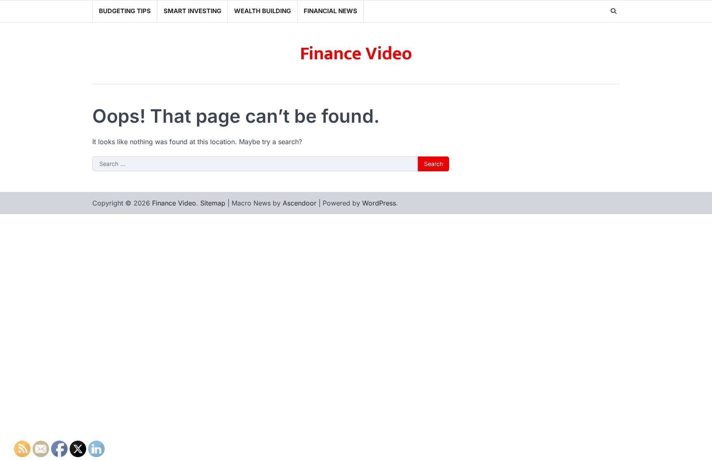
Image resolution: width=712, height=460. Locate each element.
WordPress (379, 203)
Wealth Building (262, 11)
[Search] (613, 11)
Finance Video (356, 53)
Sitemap (212, 203)
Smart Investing (192, 11)
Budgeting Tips (125, 11)
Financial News (330, 11)
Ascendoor (299, 203)
